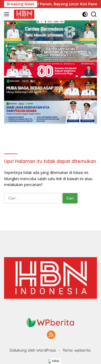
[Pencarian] (94, 14)
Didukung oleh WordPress (33, 350)
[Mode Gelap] (85, 14)
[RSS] (51, 335)
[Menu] (7, 14)
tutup (55, 361)
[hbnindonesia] (23, 14)
